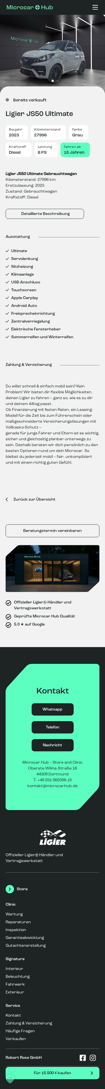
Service (13, 1006)
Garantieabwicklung (25, 938)
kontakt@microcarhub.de (52, 786)
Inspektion (16, 930)
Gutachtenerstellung (26, 946)
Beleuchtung (18, 977)
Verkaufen (16, 1039)
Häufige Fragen (20, 1031)
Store (22, 889)
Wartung (14, 914)
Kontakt (13, 1015)
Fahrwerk (15, 984)
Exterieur (15, 992)
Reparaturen (18, 922)
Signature (15, 959)
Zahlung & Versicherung (29, 1023)
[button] (95, 7)
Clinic (11, 904)
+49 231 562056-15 (55, 780)
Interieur (14, 969)
